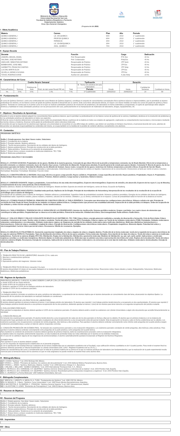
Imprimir (121, 16)
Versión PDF (157, 18)
